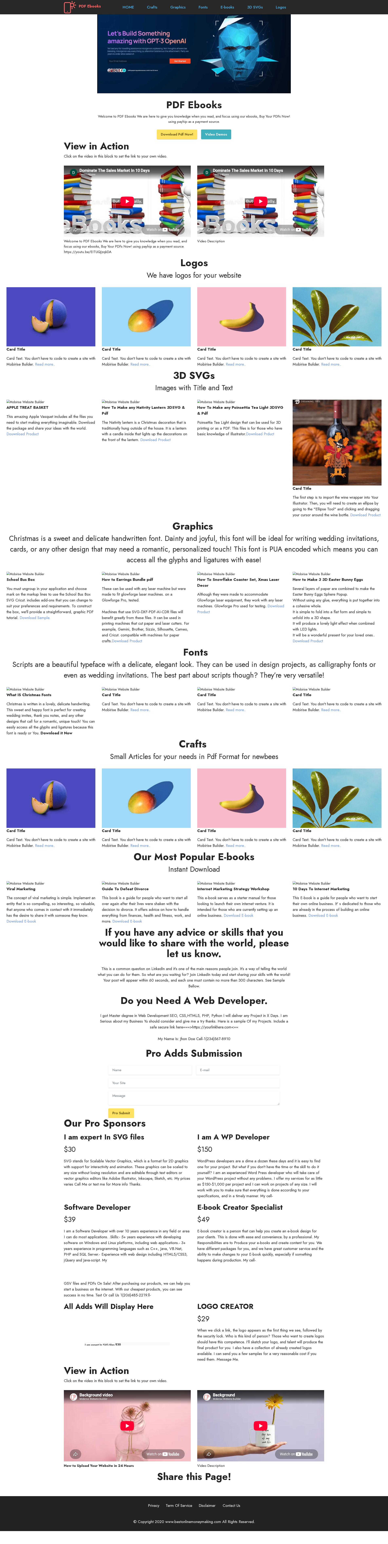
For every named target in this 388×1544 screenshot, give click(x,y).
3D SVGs (255, 7)
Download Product (155, 439)
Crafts (152, 7)
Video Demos (216, 134)
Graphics (178, 7)
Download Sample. (35, 617)
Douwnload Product (22, 434)
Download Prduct (260, 434)
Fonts (203, 7)
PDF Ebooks (90, 6)
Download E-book (21, 921)
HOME (122, 7)
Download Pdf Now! (177, 134)
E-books (227, 7)
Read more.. (45, 364)
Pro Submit (121, 1113)
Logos (281, 7)
